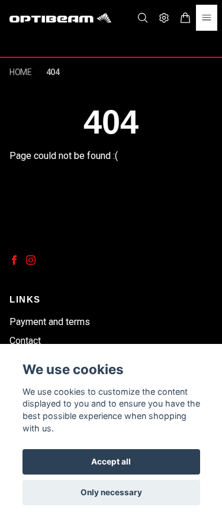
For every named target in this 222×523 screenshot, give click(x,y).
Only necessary (111, 492)
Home (20, 72)
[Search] (142, 18)
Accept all (111, 461)
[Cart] (185, 18)
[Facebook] (14, 260)
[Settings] (164, 18)
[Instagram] (31, 260)
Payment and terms (49, 321)
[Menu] (206, 18)
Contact (25, 340)
